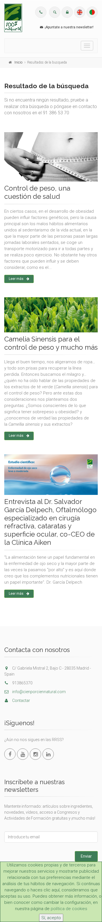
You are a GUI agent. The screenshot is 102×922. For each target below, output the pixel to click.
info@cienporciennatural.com (38, 691)
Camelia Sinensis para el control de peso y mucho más (51, 343)
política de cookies (69, 908)
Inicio (18, 62)
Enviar (86, 856)
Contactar (20, 700)
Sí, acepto (51, 917)
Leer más (16, 279)
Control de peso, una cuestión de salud (37, 192)
